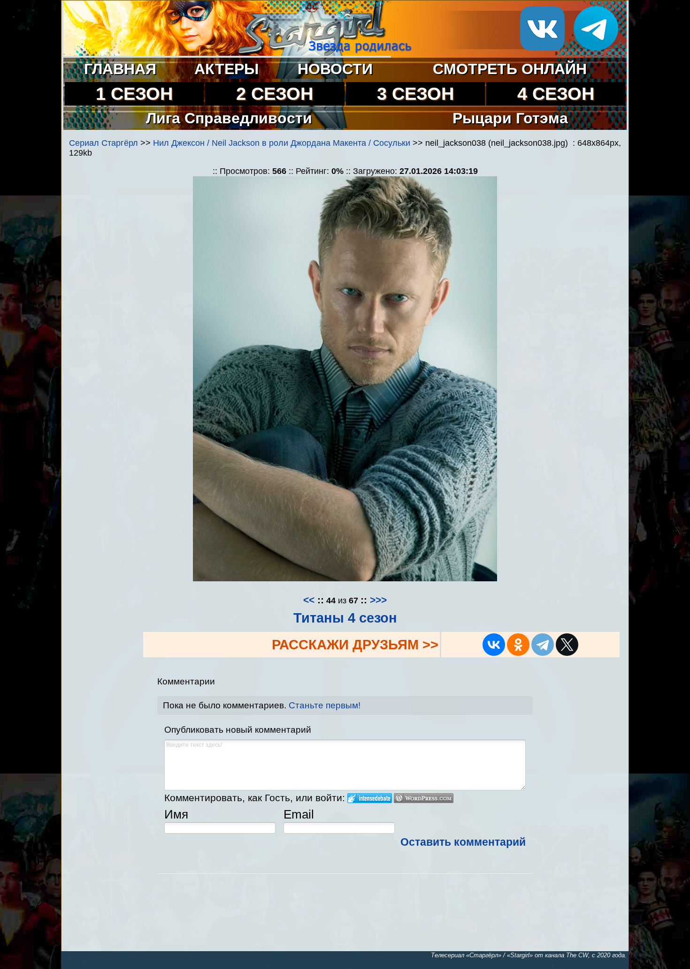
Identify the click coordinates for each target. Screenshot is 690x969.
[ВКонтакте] (494, 644)
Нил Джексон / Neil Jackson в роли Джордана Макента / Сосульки (281, 143)
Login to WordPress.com (423, 798)
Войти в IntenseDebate (369, 798)
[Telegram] (542, 644)
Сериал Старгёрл (103, 143)
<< (308, 599)
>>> (378, 599)
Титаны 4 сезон (345, 617)
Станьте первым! (324, 705)
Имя (176, 814)
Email (299, 814)
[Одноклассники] (518, 644)
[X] (567, 644)
